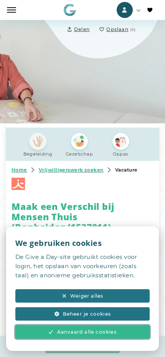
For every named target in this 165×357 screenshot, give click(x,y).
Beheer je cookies (87, 314)
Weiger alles (86, 296)
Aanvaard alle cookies (87, 332)
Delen (82, 29)
